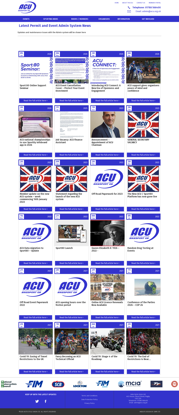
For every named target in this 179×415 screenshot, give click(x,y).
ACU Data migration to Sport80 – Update (31, 249)
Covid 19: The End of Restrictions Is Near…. (139, 358)
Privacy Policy (89, 403)
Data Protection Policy (89, 399)
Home (117, 3)
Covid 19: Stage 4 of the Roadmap (104, 358)
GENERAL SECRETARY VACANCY (138, 141)
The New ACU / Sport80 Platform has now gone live (142, 195)
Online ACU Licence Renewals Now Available (107, 303)
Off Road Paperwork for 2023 (107, 193)
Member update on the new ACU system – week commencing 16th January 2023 (34, 197)
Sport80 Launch (64, 248)
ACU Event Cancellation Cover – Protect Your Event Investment (70, 88)
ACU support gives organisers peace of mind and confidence (143, 88)
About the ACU (127, 3)
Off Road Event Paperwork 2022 (34, 303)
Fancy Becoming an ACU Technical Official (68, 358)
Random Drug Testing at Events (140, 249)
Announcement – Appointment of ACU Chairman (102, 142)
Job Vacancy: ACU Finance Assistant (69, 141)
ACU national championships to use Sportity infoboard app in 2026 (35, 142)
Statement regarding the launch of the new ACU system (69, 196)
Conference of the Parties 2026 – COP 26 (141, 303)
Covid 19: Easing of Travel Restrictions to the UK (33, 358)
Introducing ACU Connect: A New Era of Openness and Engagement (106, 88)
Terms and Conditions (89, 396)
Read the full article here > (35, 100)
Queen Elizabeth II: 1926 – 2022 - (105, 249)
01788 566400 (153, 7)
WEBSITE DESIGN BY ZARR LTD (150, 412)
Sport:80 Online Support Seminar (33, 87)
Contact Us (141, 3)
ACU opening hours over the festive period (71, 303)
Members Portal (155, 3)
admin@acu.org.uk (151, 11)
